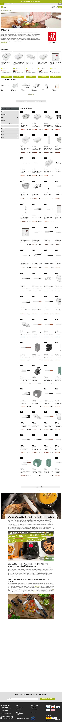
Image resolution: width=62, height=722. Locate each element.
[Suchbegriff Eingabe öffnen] (60, 4)
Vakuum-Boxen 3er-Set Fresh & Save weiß (30, 63)
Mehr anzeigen (31, 94)
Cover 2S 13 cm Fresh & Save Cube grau (37, 356)
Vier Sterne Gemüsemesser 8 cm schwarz (36, 449)
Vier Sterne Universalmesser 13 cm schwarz (48, 310)
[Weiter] (60, 59)
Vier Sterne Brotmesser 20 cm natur (48, 379)
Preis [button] (2, 117)
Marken (6, 10)
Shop (2, 3)
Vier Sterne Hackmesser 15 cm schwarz (26, 379)
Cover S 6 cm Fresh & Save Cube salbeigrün (37, 472)
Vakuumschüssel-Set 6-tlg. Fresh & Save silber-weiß (26, 333)
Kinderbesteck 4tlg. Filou (36, 195)
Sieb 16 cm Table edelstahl (24, 126)
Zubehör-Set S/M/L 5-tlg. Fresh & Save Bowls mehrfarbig (48, 287)
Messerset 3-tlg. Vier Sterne (25, 310)
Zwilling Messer (38, 101)
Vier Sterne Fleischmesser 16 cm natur (48, 333)
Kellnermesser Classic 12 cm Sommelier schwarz (37, 264)
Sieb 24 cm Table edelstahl (24, 195)
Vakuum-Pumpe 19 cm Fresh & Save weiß (48, 149)
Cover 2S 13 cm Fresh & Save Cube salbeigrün (48, 472)
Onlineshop (37, 586)
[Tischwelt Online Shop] (4, 7)
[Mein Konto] (52, 7)
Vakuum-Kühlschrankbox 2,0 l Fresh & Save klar (18, 63)
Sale (53, 589)
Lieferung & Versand (19, 707)
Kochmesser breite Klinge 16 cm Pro (24, 218)
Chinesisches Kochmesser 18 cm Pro (48, 241)
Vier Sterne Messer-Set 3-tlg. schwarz (25, 426)
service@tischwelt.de (5, 710)
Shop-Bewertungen (19, 713)
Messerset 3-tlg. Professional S (24, 402)
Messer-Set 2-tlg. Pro (36, 217)
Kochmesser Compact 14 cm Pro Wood (48, 426)
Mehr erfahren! (4, 42)
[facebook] (4, 718)
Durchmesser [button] (4, 128)
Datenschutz (33, 707)
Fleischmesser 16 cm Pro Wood (48, 449)
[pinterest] (9, 718)
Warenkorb (6, 76)
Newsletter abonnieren (47, 698)
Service (11, 3)
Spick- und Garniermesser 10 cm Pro (25, 287)
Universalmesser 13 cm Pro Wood (37, 333)
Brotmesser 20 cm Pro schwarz (25, 172)
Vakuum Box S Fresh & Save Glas (48, 172)
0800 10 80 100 (5, 707)
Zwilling (2, 64)
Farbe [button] (2, 126)
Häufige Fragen (18, 712)
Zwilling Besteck (23, 101)
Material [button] (3, 120)
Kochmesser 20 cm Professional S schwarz (37, 241)
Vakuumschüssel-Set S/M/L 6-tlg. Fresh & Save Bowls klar (36, 426)
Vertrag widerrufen (6, 713)
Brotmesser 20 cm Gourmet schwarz (24, 264)
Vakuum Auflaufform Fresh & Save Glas (42, 63)
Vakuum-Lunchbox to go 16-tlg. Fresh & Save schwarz (48, 356)
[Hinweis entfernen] (60, 1)
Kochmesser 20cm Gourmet (48, 218)
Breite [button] (2, 134)
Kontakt (17, 714)
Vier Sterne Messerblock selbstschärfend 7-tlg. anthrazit (37, 379)
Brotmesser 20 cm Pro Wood (37, 310)
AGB (32, 708)
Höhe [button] (2, 131)
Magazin (6, 3)
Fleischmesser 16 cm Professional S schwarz (48, 402)
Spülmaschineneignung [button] (6, 123)
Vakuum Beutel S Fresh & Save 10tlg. (55, 63)
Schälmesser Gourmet (48, 263)
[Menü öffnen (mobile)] (60, 7)
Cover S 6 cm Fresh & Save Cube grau (36, 402)
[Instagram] (7, 718)
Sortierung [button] (3, 111)
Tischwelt (2, 10)
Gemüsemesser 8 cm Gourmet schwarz (36, 172)
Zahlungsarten (18, 708)
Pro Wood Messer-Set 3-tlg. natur (25, 472)
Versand (27, 718)
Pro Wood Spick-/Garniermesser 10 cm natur (25, 356)
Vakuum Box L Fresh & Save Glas (6, 63)
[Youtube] (12, 718)
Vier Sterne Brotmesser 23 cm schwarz (25, 449)
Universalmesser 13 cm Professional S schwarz (37, 287)
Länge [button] (2, 137)
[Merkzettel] (54, 7)
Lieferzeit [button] (3, 114)
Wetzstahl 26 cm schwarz (47, 195)
